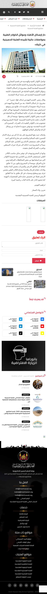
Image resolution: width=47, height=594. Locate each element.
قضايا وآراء (26, 381)
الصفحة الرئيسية (35, 25)
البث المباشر (23, 517)
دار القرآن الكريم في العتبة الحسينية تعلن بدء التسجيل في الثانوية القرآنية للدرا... (16, 425)
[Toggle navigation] (42, 12)
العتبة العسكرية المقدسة (23, 570)
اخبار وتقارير (26, 395)
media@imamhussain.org (23, 495)
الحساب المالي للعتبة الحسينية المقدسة (23, 501)
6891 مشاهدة (25, 76)
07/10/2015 (39, 76)
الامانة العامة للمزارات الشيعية (23, 545)
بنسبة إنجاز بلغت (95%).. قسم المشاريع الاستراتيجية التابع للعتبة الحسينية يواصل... (16, 412)
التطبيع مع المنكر (24, 384)
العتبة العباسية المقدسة (23, 573)
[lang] (4, 12)
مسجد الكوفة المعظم (23, 576)
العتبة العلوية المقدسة (23, 560)
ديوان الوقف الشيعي (24, 542)
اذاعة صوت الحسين (23, 526)
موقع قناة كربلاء (23, 548)
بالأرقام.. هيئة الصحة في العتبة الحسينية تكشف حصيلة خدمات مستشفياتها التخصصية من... (16, 399)
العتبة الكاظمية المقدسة (23, 564)
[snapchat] (15, 585)
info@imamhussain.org (23, 488)
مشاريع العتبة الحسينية (18, 25)
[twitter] (24, 12)
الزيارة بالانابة (23, 513)
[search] (9, 12)
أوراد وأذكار (23, 523)
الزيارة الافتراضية (23, 520)
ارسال (37, 260)
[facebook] (28, 12)
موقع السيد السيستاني (23, 538)
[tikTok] (9, 585)
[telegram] (21, 585)
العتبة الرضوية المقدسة (23, 567)
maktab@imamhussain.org (23, 491)
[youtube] (20, 12)
